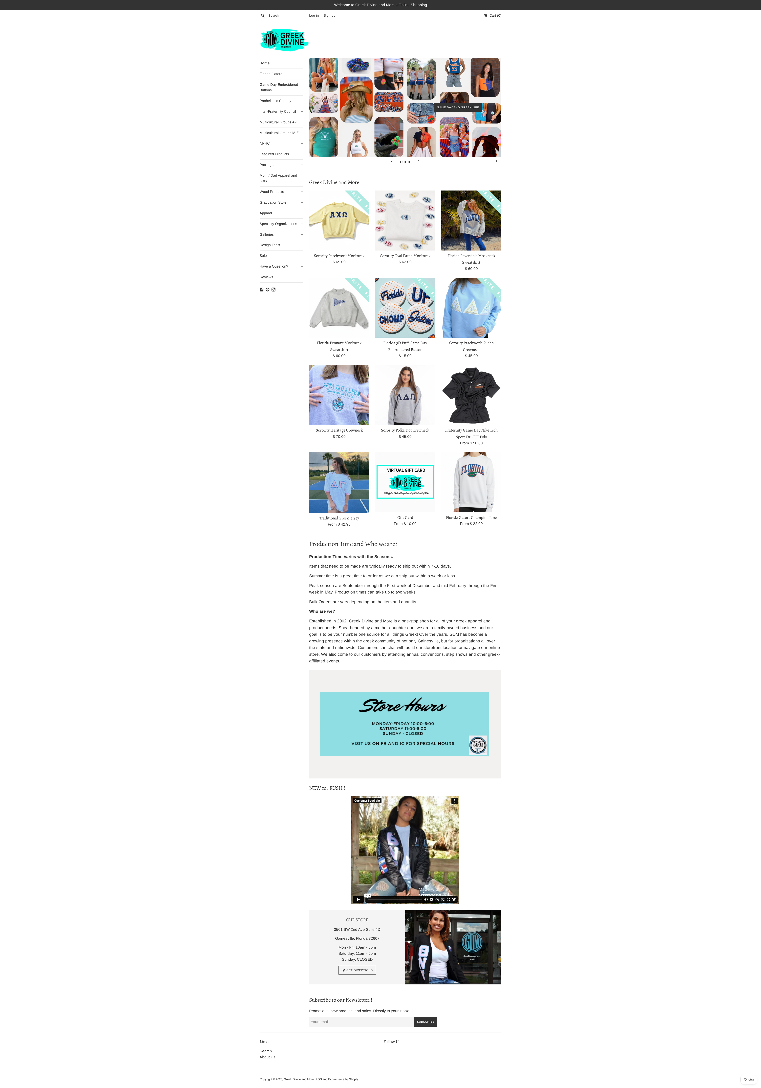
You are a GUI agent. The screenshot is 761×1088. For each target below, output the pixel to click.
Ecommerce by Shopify (343, 1079)
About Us (267, 1057)
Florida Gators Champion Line (471, 517)
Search (266, 1051)
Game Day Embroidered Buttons (279, 87)
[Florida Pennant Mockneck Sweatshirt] (339, 308)
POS (318, 1079)
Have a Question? (281, 266)
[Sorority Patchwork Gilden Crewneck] (471, 308)
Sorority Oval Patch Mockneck (405, 255)
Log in (314, 15)
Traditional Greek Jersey (339, 518)
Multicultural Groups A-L (281, 122)
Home (265, 63)
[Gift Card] (405, 482)
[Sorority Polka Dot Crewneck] (405, 395)
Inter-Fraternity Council (281, 111)
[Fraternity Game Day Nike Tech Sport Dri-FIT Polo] (471, 395)
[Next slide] (418, 161)
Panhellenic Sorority (281, 101)
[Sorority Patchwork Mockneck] (339, 221)
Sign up (330, 15)
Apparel (281, 213)
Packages (281, 165)
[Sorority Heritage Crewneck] (339, 395)
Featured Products (281, 154)
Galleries (281, 234)
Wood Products (281, 192)
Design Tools (281, 245)
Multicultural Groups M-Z (281, 133)
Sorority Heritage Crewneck (339, 430)
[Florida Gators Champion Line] (471, 482)
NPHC (281, 143)
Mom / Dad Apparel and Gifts (278, 178)
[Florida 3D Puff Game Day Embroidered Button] (405, 308)
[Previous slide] (391, 161)
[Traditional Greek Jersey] (339, 482)
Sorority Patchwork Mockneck (339, 255)
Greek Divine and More (299, 1079)
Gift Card (405, 517)
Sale (263, 256)
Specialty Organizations (281, 224)
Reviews (266, 277)
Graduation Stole (281, 202)
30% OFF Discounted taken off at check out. (405, 107)
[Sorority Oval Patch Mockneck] (405, 221)
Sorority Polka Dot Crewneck (405, 430)
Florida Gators (281, 74)
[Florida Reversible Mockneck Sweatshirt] (471, 221)
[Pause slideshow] (496, 161)
